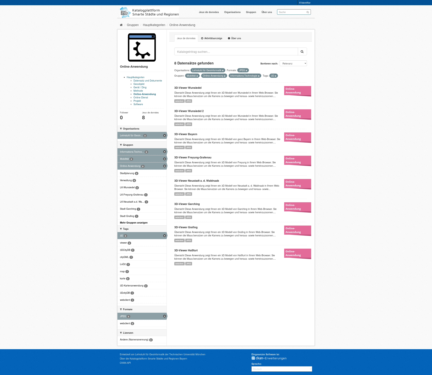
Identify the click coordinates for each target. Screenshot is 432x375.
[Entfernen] (223, 70)
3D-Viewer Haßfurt (186, 250)
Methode (138, 90)
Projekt (137, 100)
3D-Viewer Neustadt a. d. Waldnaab (196, 181)
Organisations (232, 12)
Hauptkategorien (154, 24)
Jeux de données (209, 12)
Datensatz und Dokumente (147, 80)
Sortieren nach (268, 63)
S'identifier (304, 2)
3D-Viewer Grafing (186, 227)
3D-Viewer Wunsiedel (187, 88)
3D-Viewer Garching (187, 204)
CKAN (271, 358)
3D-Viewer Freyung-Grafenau (192, 157)
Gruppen (251, 12)
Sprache (256, 363)
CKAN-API (125, 362)
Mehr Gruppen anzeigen (134, 222)
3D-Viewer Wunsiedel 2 (189, 111)
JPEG (188, 101)
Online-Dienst (140, 97)
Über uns (267, 12)
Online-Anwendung (182, 24)
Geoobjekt (138, 84)
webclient (179, 101)
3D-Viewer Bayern (185, 134)
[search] (302, 51)
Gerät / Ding (139, 87)
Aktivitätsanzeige (213, 38)
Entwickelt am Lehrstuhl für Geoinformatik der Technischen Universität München (162, 354)
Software (138, 104)
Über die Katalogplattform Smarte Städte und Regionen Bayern (153, 358)
